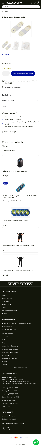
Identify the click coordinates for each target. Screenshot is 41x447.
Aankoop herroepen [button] (20, 367)
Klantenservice (8, 319)
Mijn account (7, 412)
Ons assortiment (9, 291)
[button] (3, 2)
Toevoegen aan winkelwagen (23, 73)
